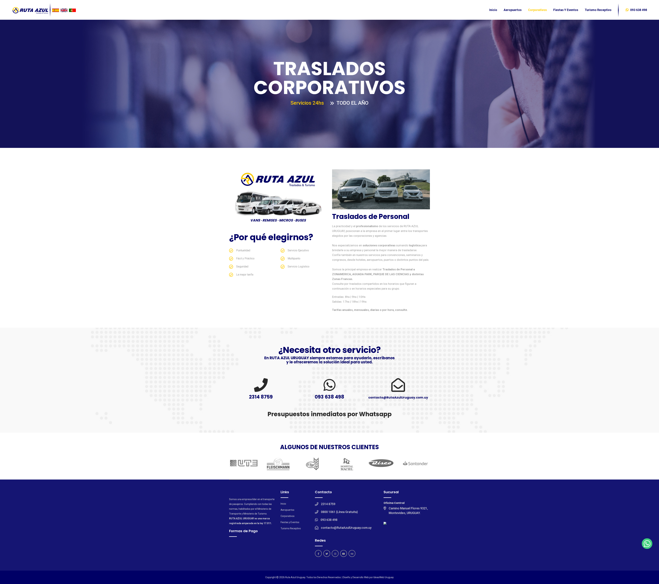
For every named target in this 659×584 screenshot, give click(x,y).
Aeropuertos (513, 10)
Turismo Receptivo (598, 10)
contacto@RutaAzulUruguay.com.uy (398, 397)
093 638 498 (638, 10)
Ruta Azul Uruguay (295, 577)
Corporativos (537, 10)
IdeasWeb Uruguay (383, 577)
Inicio (493, 10)
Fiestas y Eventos (565, 10)
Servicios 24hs (307, 103)
